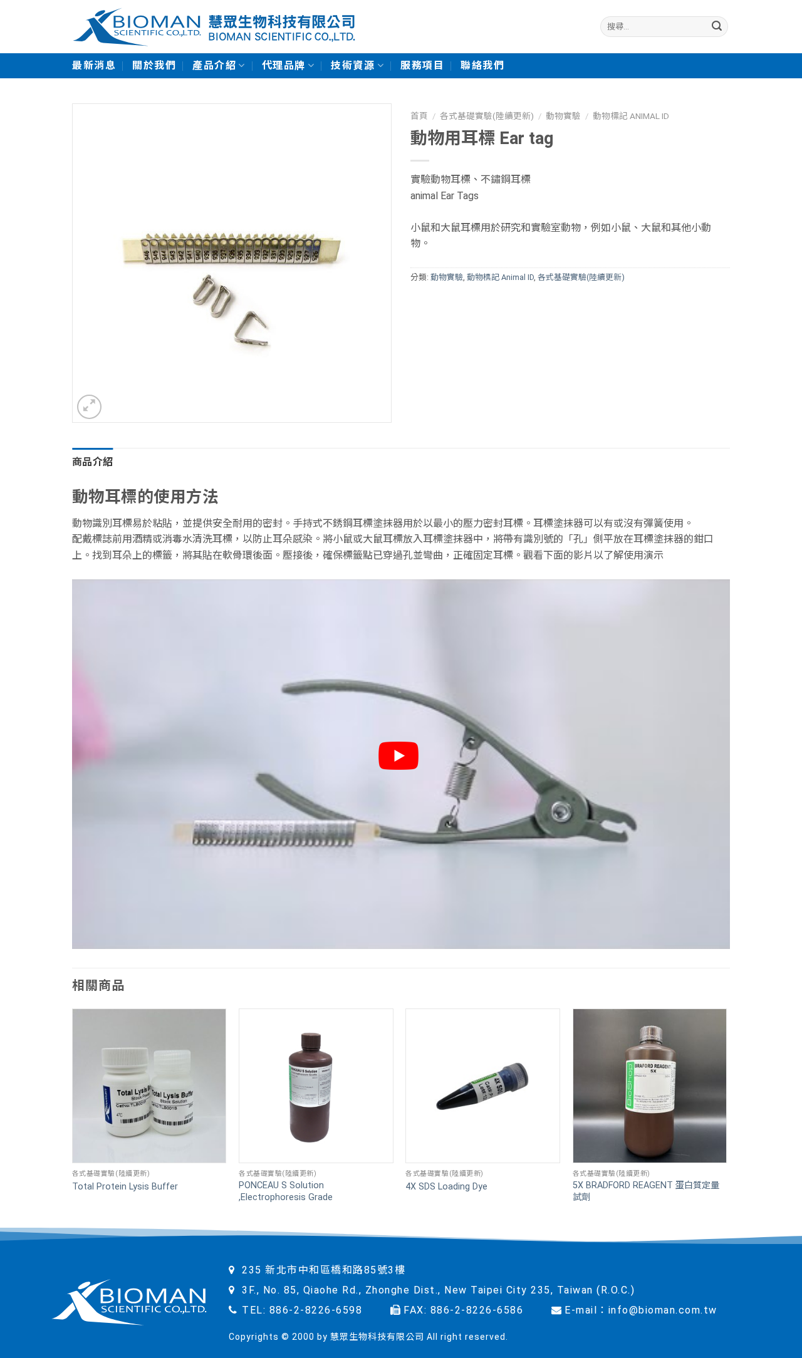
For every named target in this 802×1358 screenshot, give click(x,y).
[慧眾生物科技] (214, 27)
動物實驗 (563, 116)
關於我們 (154, 65)
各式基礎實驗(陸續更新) (487, 116)
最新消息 (94, 65)
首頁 (419, 116)
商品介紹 (92, 462)
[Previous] (72, 1118)
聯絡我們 (482, 65)
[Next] (726, 1118)
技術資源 (353, 65)
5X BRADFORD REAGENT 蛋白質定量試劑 (646, 1191)
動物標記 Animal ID (631, 116)
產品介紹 (214, 65)
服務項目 (422, 65)
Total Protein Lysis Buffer (125, 1186)
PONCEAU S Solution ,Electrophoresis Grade (286, 1191)
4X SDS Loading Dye (446, 1186)
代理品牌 (284, 65)
